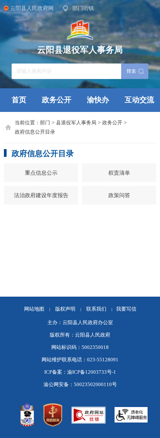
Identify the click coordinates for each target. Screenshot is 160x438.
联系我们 (99, 309)
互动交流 (139, 100)
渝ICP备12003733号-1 (91, 372)
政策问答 (119, 195)
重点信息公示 (41, 173)
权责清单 (119, 173)
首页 (19, 100)
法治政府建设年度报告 (41, 195)
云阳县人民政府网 (32, 8)
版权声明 (65, 309)
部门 (45, 122)
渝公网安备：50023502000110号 (80, 384)
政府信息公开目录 (35, 132)
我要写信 (126, 309)
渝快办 (98, 100)
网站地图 (34, 309)
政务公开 (56, 100)
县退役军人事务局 (76, 122)
